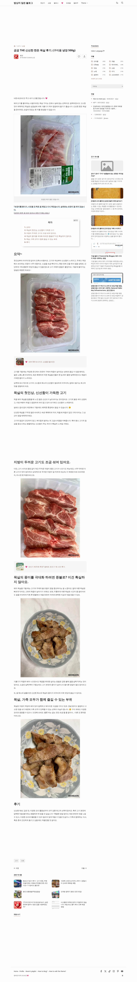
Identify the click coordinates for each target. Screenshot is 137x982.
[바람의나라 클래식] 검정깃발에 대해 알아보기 (106, 201)
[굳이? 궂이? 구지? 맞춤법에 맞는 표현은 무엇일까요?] (107, 171)
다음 (83, 868)
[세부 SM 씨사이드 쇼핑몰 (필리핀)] (20, 365)
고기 (16, 861)
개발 (113, 61)
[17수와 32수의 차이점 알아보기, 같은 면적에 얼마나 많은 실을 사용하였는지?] (18, 908)
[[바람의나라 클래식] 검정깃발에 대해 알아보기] (107, 198)
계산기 (42, 3)
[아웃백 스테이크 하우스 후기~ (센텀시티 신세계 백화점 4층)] (55, 887)
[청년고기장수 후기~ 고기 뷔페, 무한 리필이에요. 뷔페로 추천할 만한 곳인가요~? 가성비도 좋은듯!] (18, 887)
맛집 (95, 68)
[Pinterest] (118, 972)
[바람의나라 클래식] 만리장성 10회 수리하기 (106, 228)
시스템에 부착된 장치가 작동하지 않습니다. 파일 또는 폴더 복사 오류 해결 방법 (74, 904)
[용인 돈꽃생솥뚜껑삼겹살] (18, 898)
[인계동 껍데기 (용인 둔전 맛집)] (55, 898)
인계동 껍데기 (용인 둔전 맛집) (71, 892)
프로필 (68, 3)
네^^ (94, 103)
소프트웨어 (115, 75)
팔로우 (76, 3)
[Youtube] (122, 972)
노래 (95, 71)
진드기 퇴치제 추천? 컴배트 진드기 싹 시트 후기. (46, 566)
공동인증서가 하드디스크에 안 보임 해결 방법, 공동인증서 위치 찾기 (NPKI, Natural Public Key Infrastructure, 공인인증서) (106, 288)
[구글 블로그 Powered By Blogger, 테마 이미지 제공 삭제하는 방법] (107, 253)
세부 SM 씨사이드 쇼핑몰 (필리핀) (41, 362)
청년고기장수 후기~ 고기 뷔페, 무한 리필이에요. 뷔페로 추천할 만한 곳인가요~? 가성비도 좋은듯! (35, 883)
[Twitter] (105, 972)
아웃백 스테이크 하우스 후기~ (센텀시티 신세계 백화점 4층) (73, 882)
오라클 (96, 61)
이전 (17, 868)
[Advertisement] (68, 25)
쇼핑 (49, 3)
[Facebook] (101, 972)
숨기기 (76, 220)
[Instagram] (114, 972)
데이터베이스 (116, 65)
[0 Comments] (79, 56)
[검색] (122, 3)
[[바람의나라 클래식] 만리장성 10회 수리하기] (107, 225)
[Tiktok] (109, 972)
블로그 (56, 3)
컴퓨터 (96, 75)
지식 (113, 71)
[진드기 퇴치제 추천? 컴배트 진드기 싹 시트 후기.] (20, 570)
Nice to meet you (99, 99)
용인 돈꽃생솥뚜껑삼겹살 (31, 892)
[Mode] (117, 3)
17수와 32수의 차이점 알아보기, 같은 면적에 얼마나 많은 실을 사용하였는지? (35, 904)
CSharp (96, 65)
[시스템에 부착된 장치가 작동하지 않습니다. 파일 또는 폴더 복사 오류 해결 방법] (55, 908)
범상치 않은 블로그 (23, 2)
